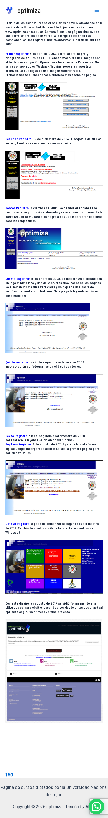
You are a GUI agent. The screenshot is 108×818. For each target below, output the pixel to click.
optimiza (29, 10)
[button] (96, 806)
